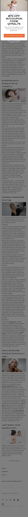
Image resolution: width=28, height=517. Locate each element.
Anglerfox (16, 41)
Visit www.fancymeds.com (14, 35)
